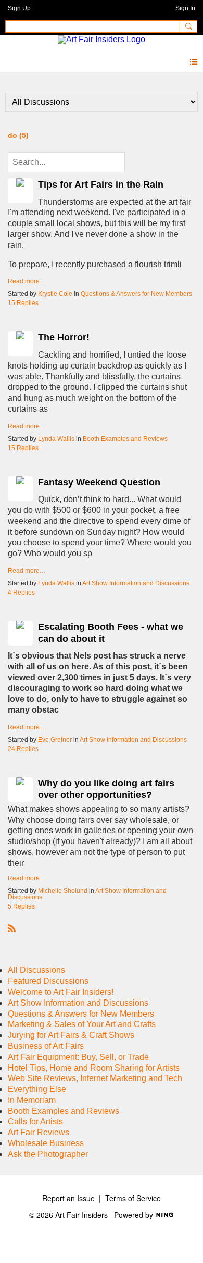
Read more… (27, 281)
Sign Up (19, 8)
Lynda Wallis (56, 438)
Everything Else (37, 1089)
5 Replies (21, 906)
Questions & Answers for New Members (136, 293)
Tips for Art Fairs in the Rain (100, 184)
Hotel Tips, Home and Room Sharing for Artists (94, 1067)
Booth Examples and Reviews (125, 438)
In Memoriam (32, 1100)
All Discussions (36, 970)
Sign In (185, 8)
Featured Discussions (48, 981)
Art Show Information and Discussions (135, 583)
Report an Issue (68, 1198)
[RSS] (12, 928)
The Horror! (64, 337)
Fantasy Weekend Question (99, 482)
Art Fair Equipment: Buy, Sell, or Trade (78, 1056)
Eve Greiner (55, 739)
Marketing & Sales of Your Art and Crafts (82, 1024)
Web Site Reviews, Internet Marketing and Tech (95, 1078)
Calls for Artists (35, 1121)
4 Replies (21, 592)
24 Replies (23, 749)
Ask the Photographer (48, 1154)
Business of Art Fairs (46, 1046)
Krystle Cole (55, 293)
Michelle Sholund (62, 890)
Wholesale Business (46, 1143)
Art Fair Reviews (38, 1132)
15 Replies (23, 303)
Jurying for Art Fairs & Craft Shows (71, 1035)
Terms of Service (133, 1198)
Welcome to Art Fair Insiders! (60, 992)
